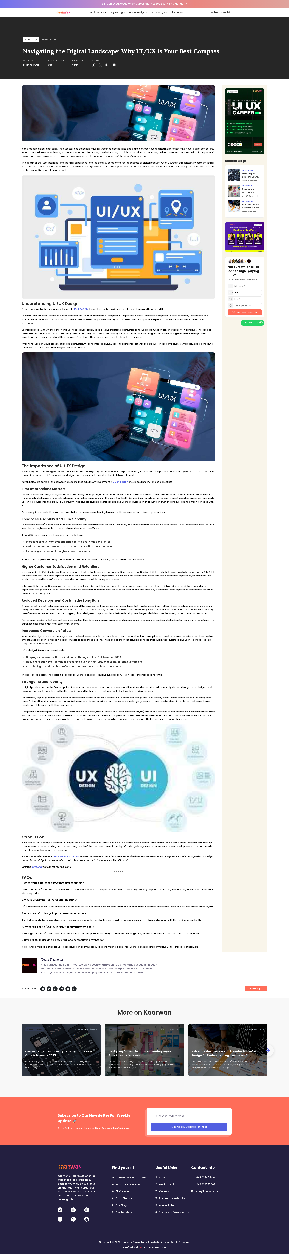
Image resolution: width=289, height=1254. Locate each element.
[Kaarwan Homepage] (63, 12)
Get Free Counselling (184, 647)
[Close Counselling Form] (225, 598)
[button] (152, 621)
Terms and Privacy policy (201, 654)
